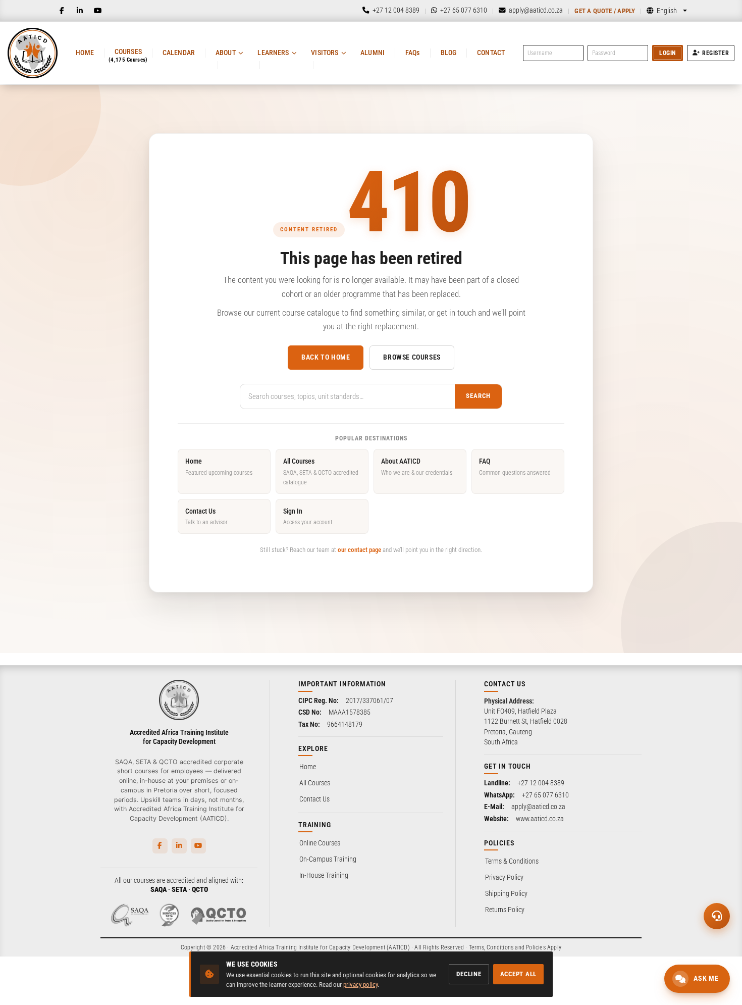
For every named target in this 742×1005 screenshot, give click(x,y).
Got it (157, 978)
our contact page (359, 550)
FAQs (412, 52)
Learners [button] (273, 52)
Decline (468, 974)
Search (478, 395)
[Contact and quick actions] (717, 916)
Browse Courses (411, 357)
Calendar (179, 52)
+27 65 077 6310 (545, 795)
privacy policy (360, 984)
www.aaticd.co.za (540, 819)
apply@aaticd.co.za (538, 806)
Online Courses (319, 843)
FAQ (515, 466)
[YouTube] (97, 10)
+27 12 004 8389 (540, 783)
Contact (491, 52)
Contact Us (206, 516)
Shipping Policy (506, 893)
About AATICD (416, 466)
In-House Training (323, 875)
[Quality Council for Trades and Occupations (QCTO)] (218, 915)
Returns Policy (504, 910)
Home (85, 52)
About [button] (226, 52)
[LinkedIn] (79, 10)
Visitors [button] (324, 52)
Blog (449, 52)
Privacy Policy (504, 877)
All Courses (320, 471)
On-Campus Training (327, 859)
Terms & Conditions (512, 861)
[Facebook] (61, 10)
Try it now (74, 978)
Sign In (307, 516)
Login (667, 53)
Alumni (372, 52)
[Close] (168, 815)
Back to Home (325, 357)
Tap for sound (100, 851)
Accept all (518, 974)
